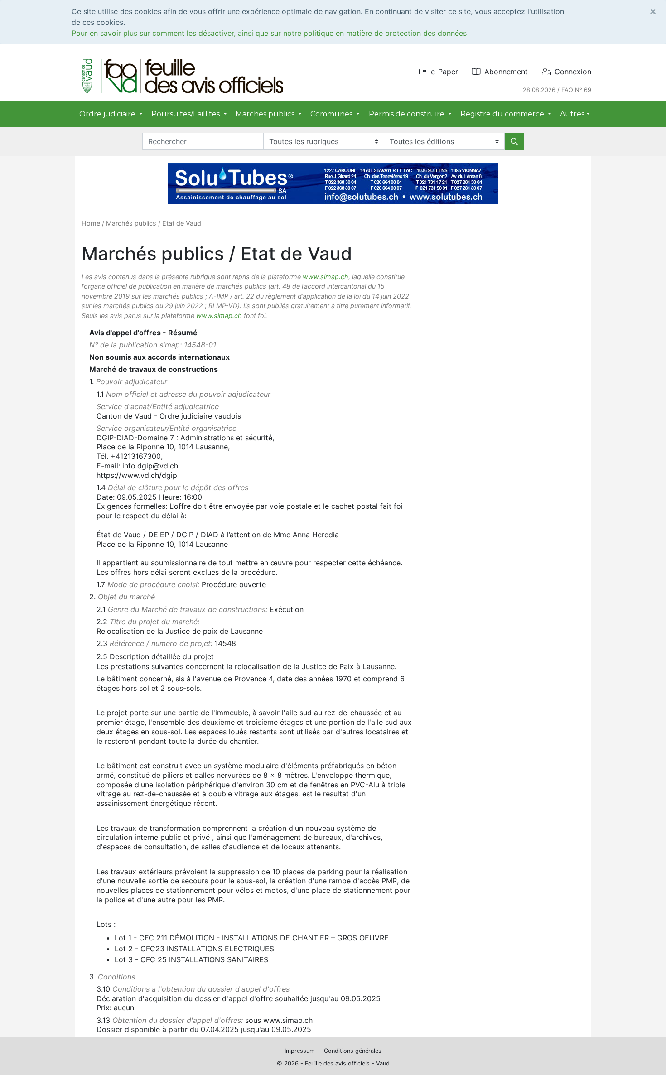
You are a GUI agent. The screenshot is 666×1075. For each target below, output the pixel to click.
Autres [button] (572, 114)
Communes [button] (332, 114)
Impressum (299, 1050)
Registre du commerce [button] (503, 114)
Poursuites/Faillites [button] (186, 114)
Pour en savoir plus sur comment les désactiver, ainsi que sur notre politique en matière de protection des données (269, 33)
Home (91, 223)
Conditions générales (352, 1050)
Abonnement (506, 71)
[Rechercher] (514, 141)
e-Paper (444, 71)
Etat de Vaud (181, 223)
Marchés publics (131, 223)
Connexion (573, 71)
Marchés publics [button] (266, 114)
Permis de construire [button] (407, 114)
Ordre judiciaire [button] (108, 114)
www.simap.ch (325, 276)
